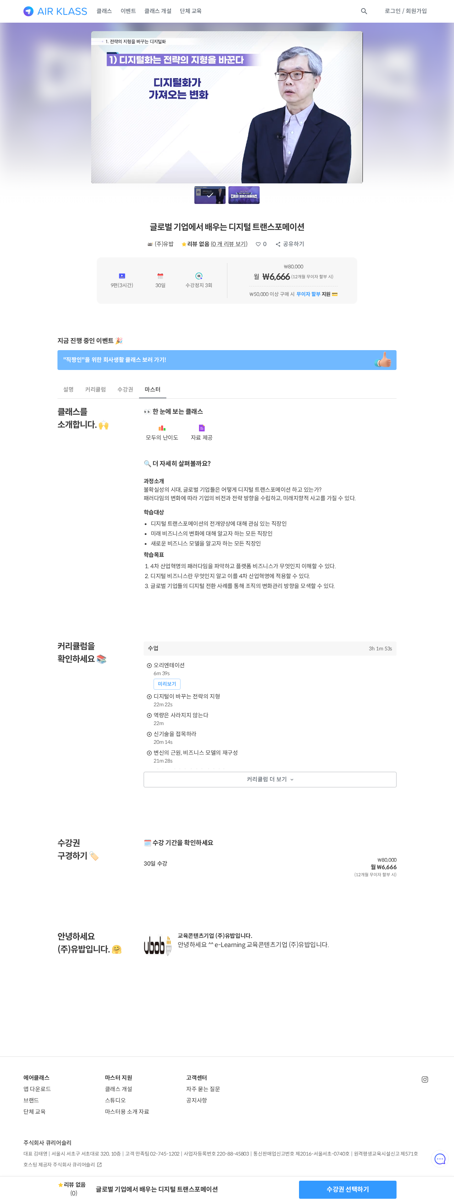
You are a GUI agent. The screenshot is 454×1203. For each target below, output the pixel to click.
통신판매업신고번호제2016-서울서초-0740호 (301, 1154)
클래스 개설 (157, 11)
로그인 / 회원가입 (406, 11)
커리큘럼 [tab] (95, 389)
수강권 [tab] (125, 389)
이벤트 (128, 11)
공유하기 (293, 244)
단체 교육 (191, 11)
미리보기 (167, 684)
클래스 (104, 11)
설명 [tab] (68, 389)
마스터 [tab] (153, 389)
